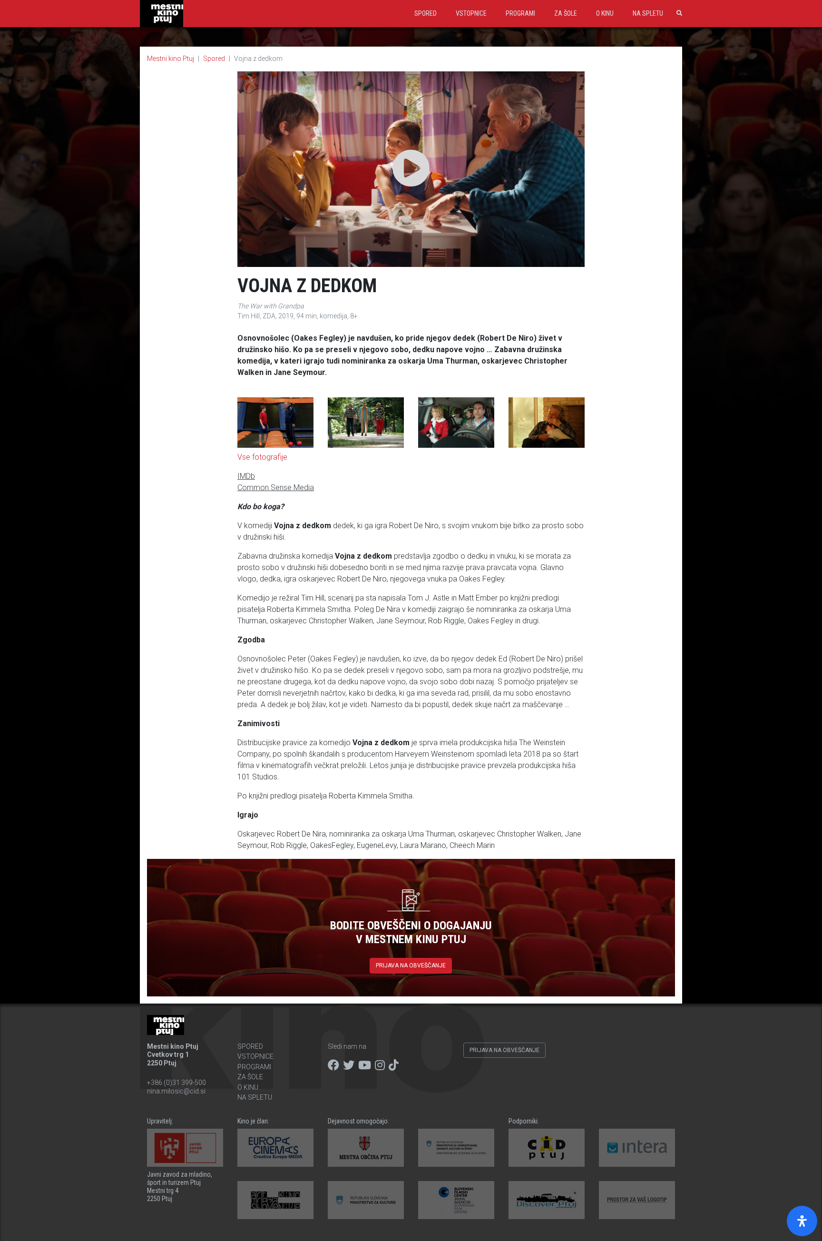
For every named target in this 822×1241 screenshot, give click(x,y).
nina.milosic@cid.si (176, 1091)
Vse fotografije (262, 457)
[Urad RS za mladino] (456, 1148)
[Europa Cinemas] (275, 1148)
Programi (520, 13)
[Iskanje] (677, 13)
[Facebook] (333, 1065)
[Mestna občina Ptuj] (366, 1148)
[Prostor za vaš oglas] (637, 1200)
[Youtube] (364, 1065)
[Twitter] (348, 1065)
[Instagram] (380, 1065)
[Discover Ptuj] (547, 1200)
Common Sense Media (275, 487)
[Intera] (637, 1148)
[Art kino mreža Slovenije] (275, 1200)
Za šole (565, 13)
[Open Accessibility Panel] (802, 1221)
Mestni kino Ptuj (170, 58)
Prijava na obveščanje (411, 965)
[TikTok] (394, 1065)
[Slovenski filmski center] (456, 1200)
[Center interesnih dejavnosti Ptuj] (547, 1148)
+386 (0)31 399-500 (176, 1082)
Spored (425, 13)
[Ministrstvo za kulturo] (366, 1200)
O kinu (605, 13)
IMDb (246, 476)
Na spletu (648, 13)
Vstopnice (471, 13)
